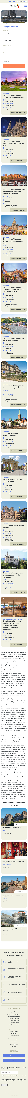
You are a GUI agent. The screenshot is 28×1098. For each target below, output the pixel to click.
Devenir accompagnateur (14, 1038)
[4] (15, 184)
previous (4, 81)
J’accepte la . (14, 1075)
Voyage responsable (14, 1035)
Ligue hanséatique (9, 669)
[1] (12, 184)
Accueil (3, 23)
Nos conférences (14, 1044)
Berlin (22, 777)
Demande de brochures (14, 1018)
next (24, 81)
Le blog (14, 1046)
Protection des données (14, 1095)
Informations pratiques (16, 1)
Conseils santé (14, 1026)
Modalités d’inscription (14, 1020)
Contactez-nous (14, 1055)
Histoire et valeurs (14, 1031)
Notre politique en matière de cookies (14, 1093)
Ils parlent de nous (14, 1048)
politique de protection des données (17, 1075)
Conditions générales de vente (14, 1014)
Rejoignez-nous (14, 1037)
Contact (14, 1)
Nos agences (14, 1033)
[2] (13, 184)
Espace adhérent (12, 1)
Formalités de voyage (14, 1022)
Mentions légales (14, 1090)
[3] (14, 184)
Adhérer (14, 1060)
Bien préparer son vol (14, 1024)
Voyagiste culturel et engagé (10, 1)
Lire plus (14, 103)
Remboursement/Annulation (14, 1016)
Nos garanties (14, 1012)
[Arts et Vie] (14, 6)
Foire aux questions (14, 1011)
